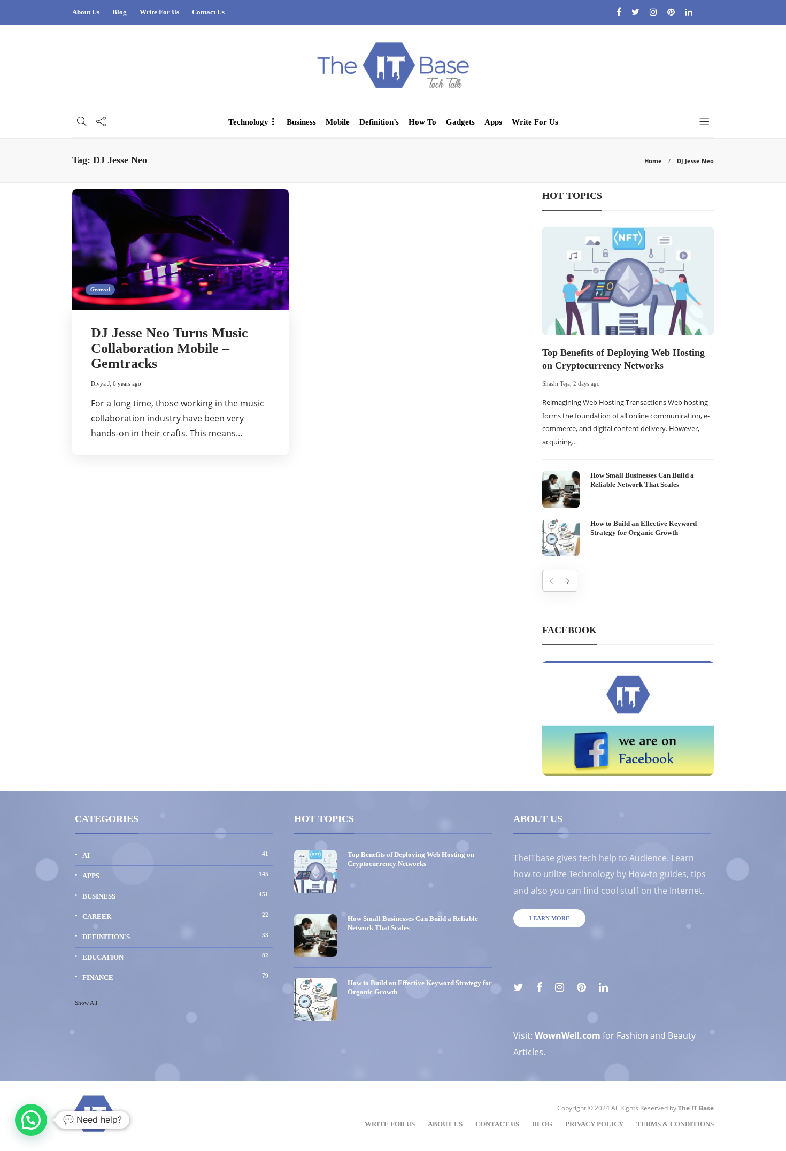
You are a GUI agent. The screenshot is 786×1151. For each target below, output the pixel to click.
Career (175, 915)
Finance (175, 976)
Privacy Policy (594, 1124)
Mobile (338, 122)
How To (422, 122)
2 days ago (586, 383)
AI (175, 855)
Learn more (549, 918)
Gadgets (460, 122)
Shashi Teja (556, 383)
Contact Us (208, 12)
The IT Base (696, 1107)
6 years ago (127, 383)
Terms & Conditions (675, 1124)
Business (301, 122)
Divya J (100, 383)
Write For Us (159, 12)
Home (653, 161)
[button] (31, 1120)
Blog (119, 12)
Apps (493, 122)
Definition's (175, 936)
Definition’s (379, 122)
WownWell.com (567, 1035)
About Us (85, 12)
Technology (248, 122)
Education (175, 956)
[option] (628, 391)
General (100, 289)
